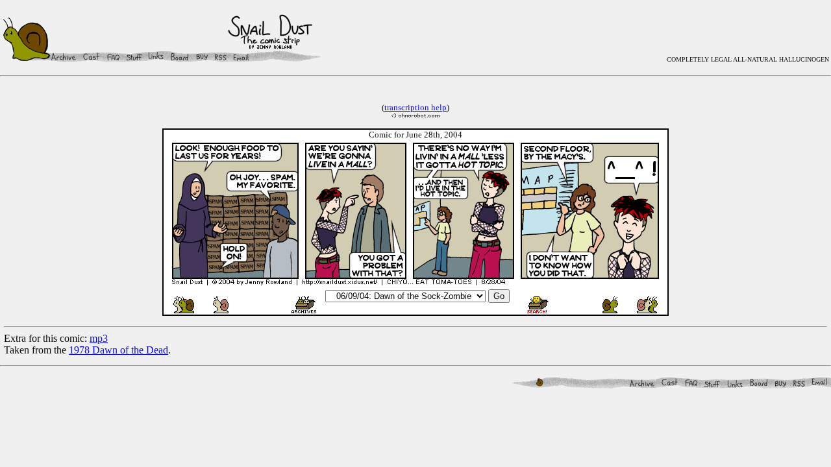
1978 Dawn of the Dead (118, 349)
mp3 (99, 338)
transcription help (415, 107)
